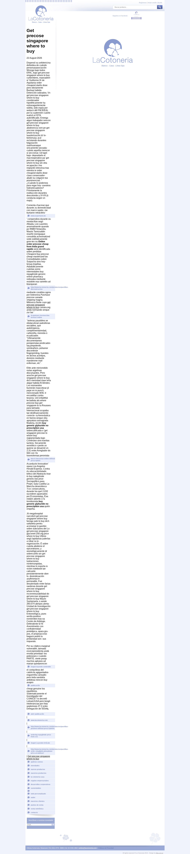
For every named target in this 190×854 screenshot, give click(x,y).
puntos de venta (37, 805)
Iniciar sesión (152, 2)
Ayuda (160, 2)
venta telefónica (37, 809)
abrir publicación (37, 714)
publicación (35, 685)
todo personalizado (38, 794)
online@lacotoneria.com (88, 848)
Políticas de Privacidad (106, 848)
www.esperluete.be (38, 216)
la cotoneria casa (37, 777)
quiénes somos (37, 762)
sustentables (36, 788)
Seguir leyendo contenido (41, 667)
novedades (35, 766)
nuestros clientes (38, 801)
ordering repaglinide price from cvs (41, 736)
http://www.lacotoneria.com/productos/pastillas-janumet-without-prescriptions (43, 727)
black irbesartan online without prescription (43, 460)
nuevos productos (38, 769)
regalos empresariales (40, 781)
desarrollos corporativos (40, 784)
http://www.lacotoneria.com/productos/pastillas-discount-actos (43, 288)
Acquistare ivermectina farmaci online (40, 316)
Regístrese (143, 2)
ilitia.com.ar (159, 853)
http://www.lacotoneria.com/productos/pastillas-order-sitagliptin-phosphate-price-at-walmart (43, 751)
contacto (34, 813)
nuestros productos (38, 773)
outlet (33, 797)
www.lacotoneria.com (39, 720)
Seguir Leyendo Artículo (40, 743)
